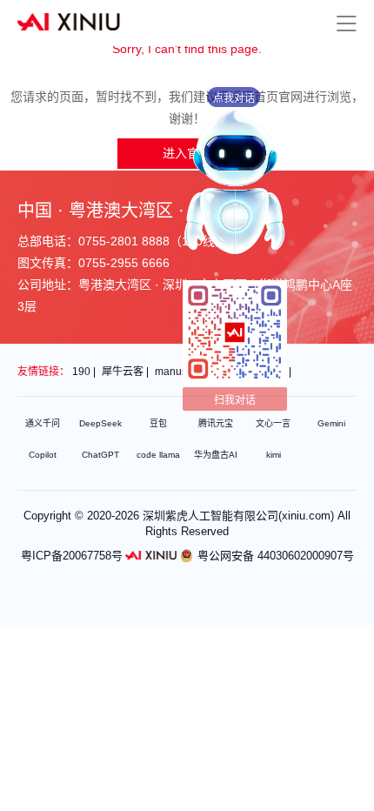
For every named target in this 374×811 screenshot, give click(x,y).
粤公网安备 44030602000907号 (275, 555)
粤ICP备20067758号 (72, 555)
